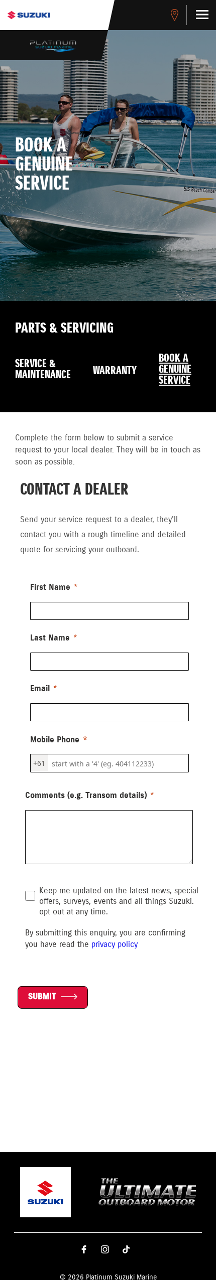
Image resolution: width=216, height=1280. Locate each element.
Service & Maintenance (43, 370)
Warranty (115, 371)
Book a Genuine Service (175, 369)
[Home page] (29, 15)
